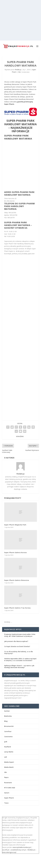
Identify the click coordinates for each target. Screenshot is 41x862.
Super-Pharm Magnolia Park (15, 525)
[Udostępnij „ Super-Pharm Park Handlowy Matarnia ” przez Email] (20, 431)
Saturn (6, 793)
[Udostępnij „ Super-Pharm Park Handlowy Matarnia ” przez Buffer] (33, 427)
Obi (5, 772)
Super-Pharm (9, 798)
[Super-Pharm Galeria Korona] (20, 540)
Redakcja (18, 70)
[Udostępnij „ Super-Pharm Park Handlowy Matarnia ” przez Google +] (16, 427)
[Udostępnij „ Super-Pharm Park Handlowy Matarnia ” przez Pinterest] (25, 427)
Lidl (5, 757)
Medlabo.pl (31, 850)
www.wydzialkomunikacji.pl (22, 847)
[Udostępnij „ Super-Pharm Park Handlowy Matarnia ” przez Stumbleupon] (16, 431)
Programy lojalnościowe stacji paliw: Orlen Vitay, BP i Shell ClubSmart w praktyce (19, 635)
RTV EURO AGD (9, 788)
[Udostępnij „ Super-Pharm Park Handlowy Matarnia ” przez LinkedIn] (29, 427)
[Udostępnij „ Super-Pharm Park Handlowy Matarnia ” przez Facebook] (8, 427)
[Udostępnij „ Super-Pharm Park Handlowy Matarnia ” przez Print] (25, 431)
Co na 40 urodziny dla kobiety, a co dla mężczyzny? (18, 652)
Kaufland (7, 747)
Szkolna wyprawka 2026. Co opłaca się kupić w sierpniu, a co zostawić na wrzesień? (20, 659)
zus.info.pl (5, 850)
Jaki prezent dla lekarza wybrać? (16, 641)
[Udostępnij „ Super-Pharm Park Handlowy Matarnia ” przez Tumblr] (20, 427)
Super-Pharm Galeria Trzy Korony (17, 608)
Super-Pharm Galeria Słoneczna (16, 580)
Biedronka (8, 716)
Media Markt (9, 767)
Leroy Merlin (8, 752)
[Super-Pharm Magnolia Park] (20, 512)
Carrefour (7, 731)
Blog (5, 721)
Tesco (6, 803)
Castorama (8, 737)
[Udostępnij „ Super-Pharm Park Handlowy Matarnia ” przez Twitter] (12, 427)
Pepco (6, 777)
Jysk (5, 742)
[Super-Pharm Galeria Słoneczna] (20, 567)
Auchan (7, 711)
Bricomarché (8, 726)
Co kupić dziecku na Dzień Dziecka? (17, 646)
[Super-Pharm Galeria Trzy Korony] (20, 595)
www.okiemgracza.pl (9, 852)
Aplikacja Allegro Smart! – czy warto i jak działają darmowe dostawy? (19, 666)
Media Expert (9, 762)
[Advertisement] (20, 20)
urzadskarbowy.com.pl (18, 850)
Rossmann (8, 783)
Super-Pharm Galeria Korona (15, 552)
